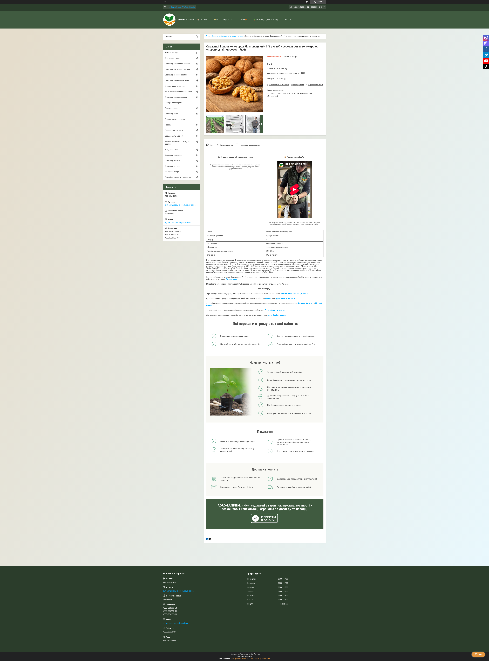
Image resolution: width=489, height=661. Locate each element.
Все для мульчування (174, 136)
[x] (210, 540)
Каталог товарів (172, 53)
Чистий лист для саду (275, 310)
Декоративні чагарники (175, 86)
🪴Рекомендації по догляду (265, 19)
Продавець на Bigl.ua (244, 656)
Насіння (168, 125)
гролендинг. (232, 279)
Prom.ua (257, 654)
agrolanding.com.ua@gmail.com (178, 222)
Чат (480, 654)
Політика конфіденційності (260, 658)
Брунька (301, 303)
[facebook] (207, 540)
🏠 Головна (202, 19)
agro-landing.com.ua (277, 315)
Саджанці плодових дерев (176, 97)
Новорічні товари (172, 172)
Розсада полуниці (172, 58)
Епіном (268, 298)
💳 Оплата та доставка (224, 19)
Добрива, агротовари (174, 130)
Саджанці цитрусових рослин (177, 69)
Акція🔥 (243, 19)
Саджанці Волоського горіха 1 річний (227, 36)
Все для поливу (171, 150)
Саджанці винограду (173, 155)
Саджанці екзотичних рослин (177, 64)
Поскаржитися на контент (240, 658)
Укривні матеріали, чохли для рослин (177, 142)
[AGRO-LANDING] (169, 19)
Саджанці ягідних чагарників (177, 80)
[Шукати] (197, 37)
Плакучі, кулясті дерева (175, 119)
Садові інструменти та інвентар (178, 177)
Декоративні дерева (173, 103)
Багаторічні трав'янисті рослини (178, 91)
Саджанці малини (172, 161)
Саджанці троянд (172, 166)
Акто (308, 303)
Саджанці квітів (171, 114)
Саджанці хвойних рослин (176, 75)
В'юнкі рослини (171, 108)
